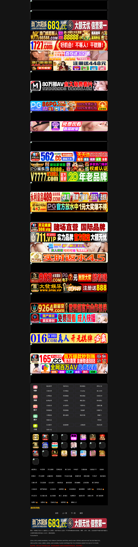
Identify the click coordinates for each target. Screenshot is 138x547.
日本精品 (65, 391)
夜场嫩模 (77, 482)
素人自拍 (99, 391)
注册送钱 (84, 469)
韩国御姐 (65, 396)
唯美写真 (82, 415)
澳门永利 (68, 469)
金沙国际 (53, 496)
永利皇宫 (53, 489)
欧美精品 (82, 386)
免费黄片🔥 (64, 502)
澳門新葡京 (43, 489)
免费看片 (73, 496)
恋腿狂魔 (99, 405)
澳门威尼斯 (99, 496)
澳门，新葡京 (63, 496)
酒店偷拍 (103, 476)
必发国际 (86, 482)
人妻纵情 (82, 425)
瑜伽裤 (83, 410)
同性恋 (99, 420)
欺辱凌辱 (49, 400)
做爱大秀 (82, 496)
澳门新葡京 (95, 482)
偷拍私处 (60, 482)
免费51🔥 (90, 489)
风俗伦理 (99, 425)
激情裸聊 (82, 489)
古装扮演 (49, 405)
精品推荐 (49, 386)
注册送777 (93, 469)
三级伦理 (49, 391)
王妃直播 (43, 482)
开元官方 (34, 496)
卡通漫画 (49, 415)
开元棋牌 (50, 469)
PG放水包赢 (68, 476)
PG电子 (76, 469)
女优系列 (65, 405)
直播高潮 (78, 476)
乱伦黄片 (51, 482)
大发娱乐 (34, 489)
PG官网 (42, 469)
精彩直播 (87, 476)
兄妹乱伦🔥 (54, 502)
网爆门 (99, 415)
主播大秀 (34, 482)
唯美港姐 (82, 396)
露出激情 (65, 415)
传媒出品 (49, 420)
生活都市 (49, 425)
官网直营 (59, 469)
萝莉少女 (99, 386)
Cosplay (82, 391)
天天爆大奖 (43, 496)
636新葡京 (72, 489)
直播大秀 (90, 496)
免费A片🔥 (44, 502)
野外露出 (99, 400)
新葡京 (33, 476)
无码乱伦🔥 (100, 489)
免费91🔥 (34, 502)
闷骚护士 (99, 410)
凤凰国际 (59, 476)
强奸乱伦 (65, 386)
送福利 (102, 469)
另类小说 (49, 429)
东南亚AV (99, 396)
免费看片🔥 (62, 489)
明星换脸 (65, 410)
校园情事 (65, 425)
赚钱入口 (74, 502)
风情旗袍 (49, 410)
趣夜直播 (69, 482)
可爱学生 (82, 405)
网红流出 (82, 400)
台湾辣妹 (49, 396)
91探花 (66, 400)
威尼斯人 (34, 469)
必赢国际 (50, 476)
